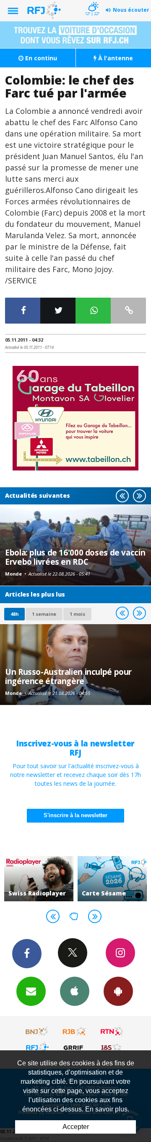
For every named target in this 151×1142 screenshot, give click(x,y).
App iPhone (74, 991)
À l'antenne (114, 58)
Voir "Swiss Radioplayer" (38, 878)
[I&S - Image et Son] (112, 1047)
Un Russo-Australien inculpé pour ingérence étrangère (68, 676)
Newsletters (31, 991)
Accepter (75, 1126)
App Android (118, 991)
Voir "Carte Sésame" (112, 878)
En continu (40, 58)
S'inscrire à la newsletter (75, 815)
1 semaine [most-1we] (44, 614)
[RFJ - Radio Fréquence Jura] (37, 1047)
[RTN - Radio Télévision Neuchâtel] (112, 1031)
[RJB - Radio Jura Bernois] (75, 1031)
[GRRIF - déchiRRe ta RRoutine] (75, 1047)
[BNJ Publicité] (37, 1031)
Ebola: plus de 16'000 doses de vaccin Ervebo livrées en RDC (75, 557)
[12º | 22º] (92, 1)
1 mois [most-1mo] (77, 614)
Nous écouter (131, 9)
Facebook (27, 953)
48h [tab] (14, 614)
